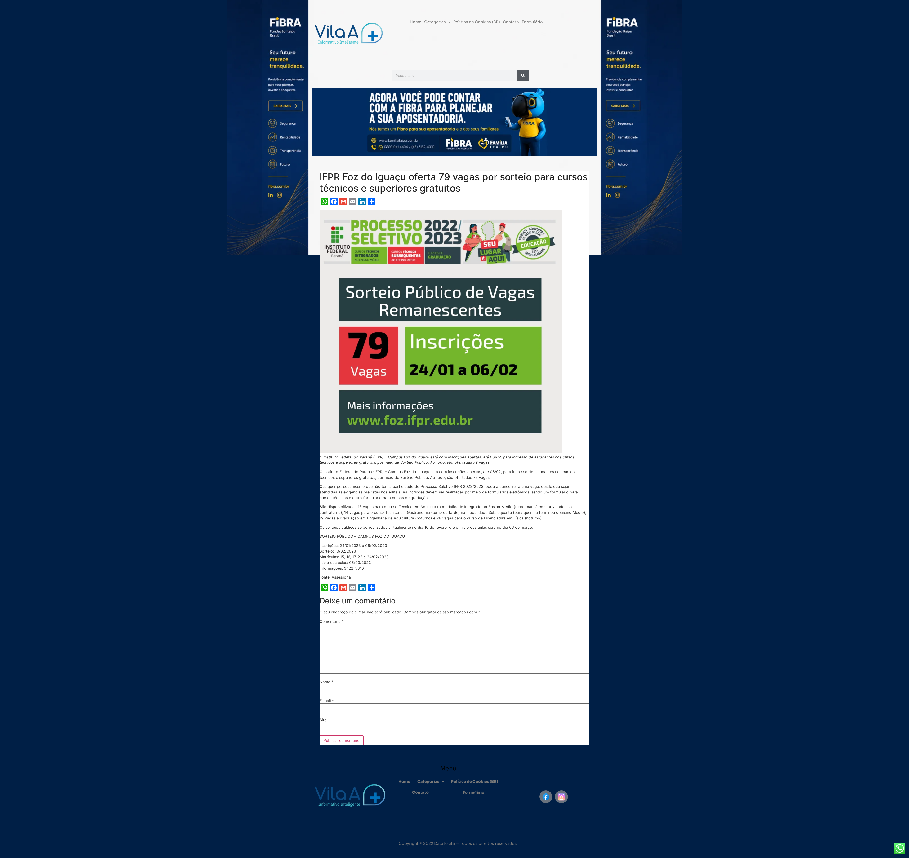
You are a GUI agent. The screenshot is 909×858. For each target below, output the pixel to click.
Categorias (435, 21)
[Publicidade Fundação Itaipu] (295, 429)
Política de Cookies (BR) (476, 21)
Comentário (332, 621)
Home (415, 21)
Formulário (532, 21)
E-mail (327, 701)
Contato (511, 21)
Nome (326, 682)
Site (323, 720)
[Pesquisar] (523, 75)
